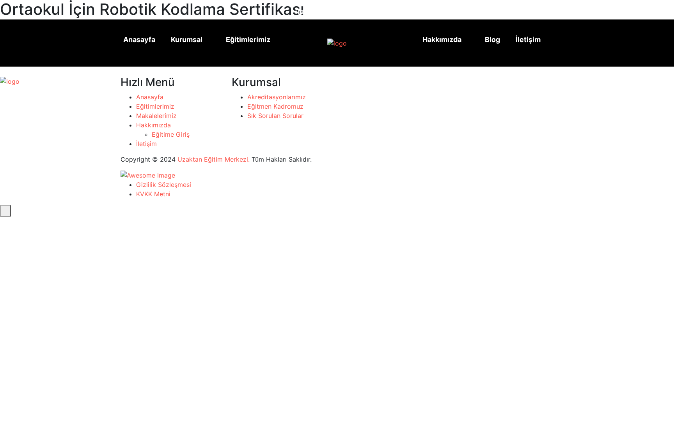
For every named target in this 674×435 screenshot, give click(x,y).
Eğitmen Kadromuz (275, 106)
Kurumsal (186, 39)
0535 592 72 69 (397, 8)
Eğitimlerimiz (248, 39)
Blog (492, 39)
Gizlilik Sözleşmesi (163, 184)
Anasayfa (139, 39)
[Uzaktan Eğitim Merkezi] (324, 43)
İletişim (528, 39)
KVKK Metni (153, 194)
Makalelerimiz (156, 116)
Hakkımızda (441, 39)
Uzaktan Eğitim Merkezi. (213, 159)
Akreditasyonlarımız (276, 97)
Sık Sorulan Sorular (275, 116)
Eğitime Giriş (171, 134)
